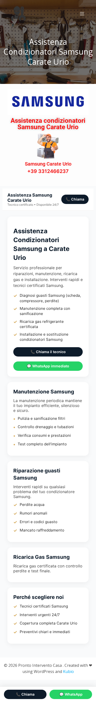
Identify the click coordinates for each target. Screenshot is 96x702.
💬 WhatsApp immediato (48, 366)
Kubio (68, 671)
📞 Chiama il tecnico (48, 352)
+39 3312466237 (48, 171)
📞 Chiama (75, 199)
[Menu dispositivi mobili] (82, 13)
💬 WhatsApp (70, 694)
